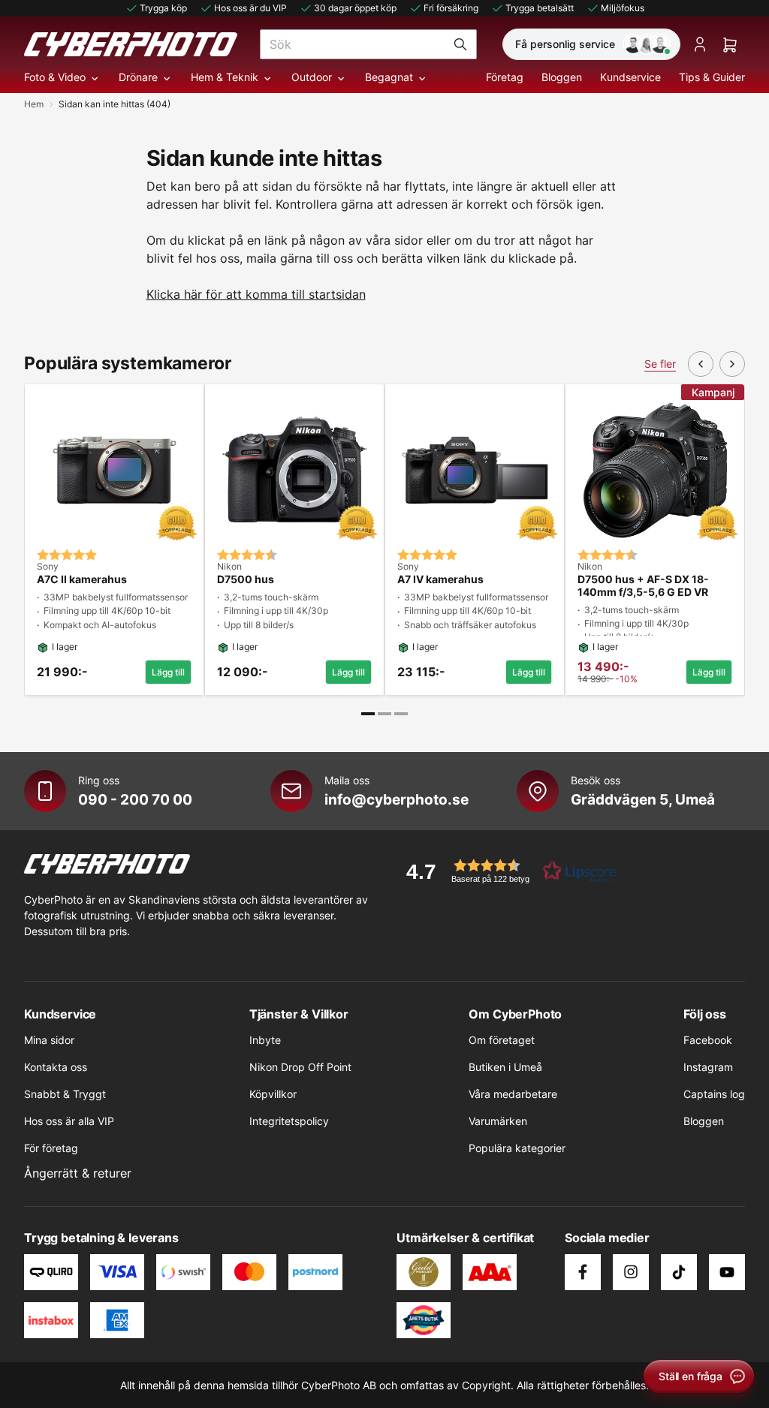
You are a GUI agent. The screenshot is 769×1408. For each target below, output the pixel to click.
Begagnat (389, 77)
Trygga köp (163, 8)
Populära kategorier (517, 1148)
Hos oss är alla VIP (69, 1121)
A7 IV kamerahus (440, 579)
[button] (506, 871)
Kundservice (630, 77)
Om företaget (502, 1039)
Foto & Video (55, 77)
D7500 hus (245, 579)
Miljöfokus (622, 8)
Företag (504, 77)
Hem (34, 104)
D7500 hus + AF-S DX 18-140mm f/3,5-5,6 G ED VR (643, 585)
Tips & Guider (712, 77)
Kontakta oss (55, 1067)
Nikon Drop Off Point (300, 1067)
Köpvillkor (273, 1094)
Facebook (707, 1039)
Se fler (660, 363)
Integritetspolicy (289, 1121)
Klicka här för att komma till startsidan (256, 294)
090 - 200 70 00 (135, 799)
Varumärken (498, 1121)
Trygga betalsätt (539, 8)
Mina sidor (49, 1039)
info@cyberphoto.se (396, 799)
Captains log (714, 1094)
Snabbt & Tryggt (65, 1094)
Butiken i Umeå (505, 1067)
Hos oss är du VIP (250, 8)
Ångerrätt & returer (77, 1173)
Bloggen (561, 77)
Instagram (708, 1067)
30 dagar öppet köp (355, 8)
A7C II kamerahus (82, 579)
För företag (51, 1148)
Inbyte (265, 1039)
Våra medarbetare (513, 1094)
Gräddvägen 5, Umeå (643, 799)
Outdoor (311, 77)
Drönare (138, 77)
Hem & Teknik (224, 77)
